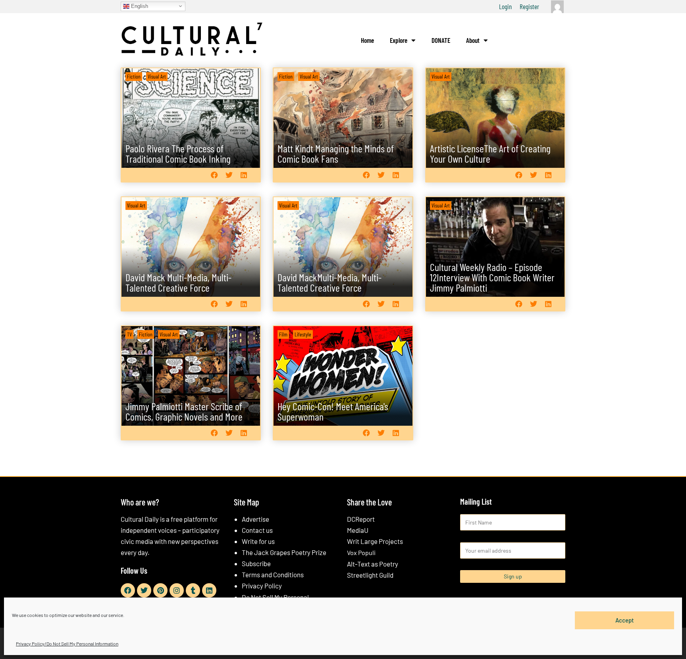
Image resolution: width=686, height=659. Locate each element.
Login (505, 6)
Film (283, 334)
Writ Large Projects (375, 541)
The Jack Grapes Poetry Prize (284, 552)
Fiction (134, 76)
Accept (624, 620)
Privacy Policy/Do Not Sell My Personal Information (67, 643)
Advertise (255, 519)
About (473, 40)
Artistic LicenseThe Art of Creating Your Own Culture (490, 153)
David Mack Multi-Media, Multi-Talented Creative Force (178, 282)
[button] (214, 174)
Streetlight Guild (370, 575)
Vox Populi (361, 552)
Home (367, 40)
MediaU (357, 530)
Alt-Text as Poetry (372, 564)
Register (529, 6)
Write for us (258, 541)
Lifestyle (303, 334)
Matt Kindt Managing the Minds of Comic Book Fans (335, 153)
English (138, 6)
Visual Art (157, 76)
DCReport (361, 519)
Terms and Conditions (273, 574)
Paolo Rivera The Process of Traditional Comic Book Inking (178, 153)
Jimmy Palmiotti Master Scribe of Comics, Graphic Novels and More (184, 411)
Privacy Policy (262, 586)
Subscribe (256, 563)
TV (129, 334)
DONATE (441, 40)
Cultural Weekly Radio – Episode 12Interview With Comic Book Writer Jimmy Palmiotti (492, 277)
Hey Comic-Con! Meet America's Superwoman (332, 411)
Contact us (257, 530)
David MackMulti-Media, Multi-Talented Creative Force (329, 282)
